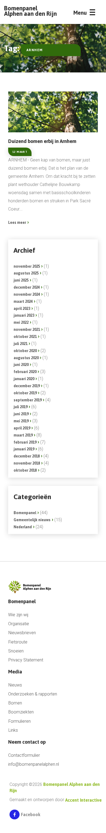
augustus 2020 (26, 358)
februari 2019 (25, 442)
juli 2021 (20, 343)
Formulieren (19, 721)
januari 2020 (24, 379)
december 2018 (27, 456)
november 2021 (27, 329)
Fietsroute (17, 642)
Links (13, 730)
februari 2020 (25, 372)
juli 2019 (20, 407)
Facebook (30, 814)
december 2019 (27, 386)
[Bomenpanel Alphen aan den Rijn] (30, 586)
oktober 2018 (25, 470)
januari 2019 (24, 449)
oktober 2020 (25, 351)
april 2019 (22, 428)
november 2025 (27, 266)
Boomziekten (21, 712)
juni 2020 (21, 364)
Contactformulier (24, 755)
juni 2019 (21, 414)
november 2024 (27, 294)
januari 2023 (24, 315)
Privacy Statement (25, 660)
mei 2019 (21, 421)
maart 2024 (23, 301)
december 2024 (27, 287)
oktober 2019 (25, 393)
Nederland (23, 527)
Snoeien (16, 651)
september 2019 (28, 400)
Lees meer (17, 222)
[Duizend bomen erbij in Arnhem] (53, 111)
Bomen (15, 703)
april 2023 (22, 308)
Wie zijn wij (18, 615)
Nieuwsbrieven (22, 633)
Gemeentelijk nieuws (32, 520)
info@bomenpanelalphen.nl (33, 764)
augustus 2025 (26, 273)
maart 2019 (23, 435)
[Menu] (92, 14)
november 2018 (27, 463)
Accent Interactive (83, 800)
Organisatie (18, 624)
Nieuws (15, 685)
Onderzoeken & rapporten (32, 694)
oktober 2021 (25, 336)
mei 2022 (21, 322)
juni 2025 (21, 280)
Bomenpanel (25, 513)
